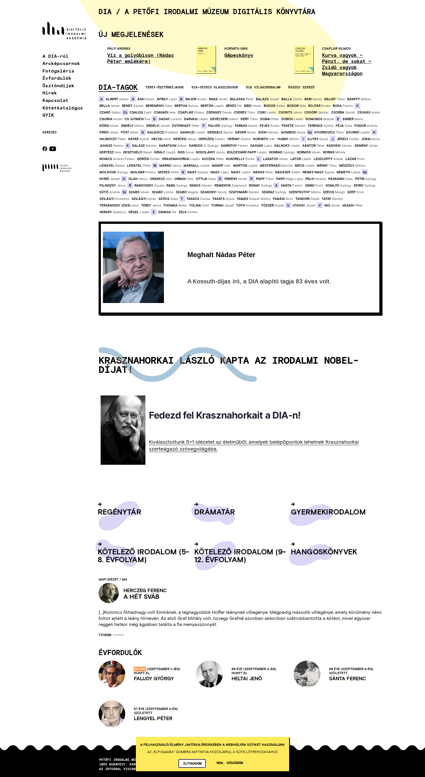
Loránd (170, 119)
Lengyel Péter (153, 718)
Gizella (239, 139)
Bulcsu (186, 106)
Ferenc (343, 106)
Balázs (112, 165)
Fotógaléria (58, 70)
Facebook (44, 148)
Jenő (161, 139)
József (267, 99)
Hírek (49, 92)
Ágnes (220, 132)
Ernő (355, 192)
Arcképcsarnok (61, 63)
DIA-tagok (118, 87)
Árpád (246, 126)
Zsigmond (231, 185)
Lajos (167, 99)
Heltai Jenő (247, 678)
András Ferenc (117, 159)
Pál (234, 106)
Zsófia (291, 99)
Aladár (328, 159)
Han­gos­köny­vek (324, 551)
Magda (187, 192)
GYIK (48, 115)
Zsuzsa (132, 106)
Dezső (307, 199)
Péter (242, 99)
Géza (159, 106)
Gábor (117, 99)
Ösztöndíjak (58, 85)
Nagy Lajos (289, 179)
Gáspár (197, 172)
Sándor (316, 112)
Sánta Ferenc (347, 678)
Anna (370, 139)
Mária (353, 119)
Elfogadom (192, 763)
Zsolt (140, 112)
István (145, 99)
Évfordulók (56, 78)
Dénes (219, 112)
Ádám (274, 106)
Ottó (183, 179)
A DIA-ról (55, 56)
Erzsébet (162, 132)
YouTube (52, 148)
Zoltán (348, 139)
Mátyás (320, 119)
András (366, 126)
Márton (144, 146)
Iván (264, 139)
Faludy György (154, 678)
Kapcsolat (55, 100)
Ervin (355, 159)
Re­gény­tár (119, 511)
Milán (129, 132)
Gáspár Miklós (253, 199)
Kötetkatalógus (62, 107)
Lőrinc (162, 192)
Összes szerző (301, 87)
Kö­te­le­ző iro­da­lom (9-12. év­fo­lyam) (240, 555)
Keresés (49, 132)
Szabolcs (112, 212)
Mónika (276, 165)
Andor (196, 99)
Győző (343, 112)
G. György (204, 146)
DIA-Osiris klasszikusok (215, 87)
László (212, 106)
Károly (313, 99)
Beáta (175, 205)
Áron (283, 199)
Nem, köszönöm (230, 763)
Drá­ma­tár (214, 511)
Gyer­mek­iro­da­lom (328, 511)
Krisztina (247, 205)
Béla (296, 106)
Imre (164, 112)
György (220, 126)
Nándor (268, 132)
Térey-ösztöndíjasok (164, 87)
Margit (334, 192)
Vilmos (191, 112)
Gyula (293, 132)
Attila (168, 172)
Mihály (334, 152)
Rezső (137, 152)
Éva (137, 119)
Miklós (359, 99)
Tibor (334, 99)
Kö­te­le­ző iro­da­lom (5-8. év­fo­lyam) (143, 555)
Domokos (114, 199)
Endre (319, 106)
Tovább (105, 635)
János (290, 112)
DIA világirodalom (263, 87)
